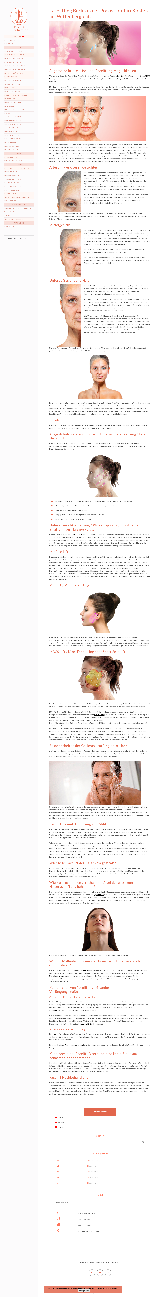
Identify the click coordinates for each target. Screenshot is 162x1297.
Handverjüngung (12, 183)
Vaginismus (9, 212)
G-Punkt (8, 215)
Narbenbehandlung (13, 186)
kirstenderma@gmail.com (87, 1213)
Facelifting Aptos (12, 91)
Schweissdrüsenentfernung (16, 197)
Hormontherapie (11, 226)
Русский (61, 1122)
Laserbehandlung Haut (14, 120)
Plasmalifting (54, 1010)
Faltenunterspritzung (74, 1045)
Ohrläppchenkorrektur (14, 69)
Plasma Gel (9, 106)
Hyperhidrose (10, 194)
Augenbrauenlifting (13, 51)
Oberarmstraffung (12, 179)
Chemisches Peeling (12, 117)
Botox (7, 113)
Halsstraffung (11, 157)
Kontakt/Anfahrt (61, 1202)
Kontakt (115, 1262)
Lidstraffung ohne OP (14, 58)
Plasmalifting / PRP (12, 102)
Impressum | (94, 1262)
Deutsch (61, 1117)
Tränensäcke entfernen (14, 66)
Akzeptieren (84, 1291)
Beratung (8, 44)
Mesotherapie (10, 142)
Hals (19, 153)
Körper (19, 164)
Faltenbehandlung (12, 80)
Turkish (60, 1127)
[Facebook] (92, 1272)
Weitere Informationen (110, 1288)
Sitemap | (102, 1262)
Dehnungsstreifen (12, 190)
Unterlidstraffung (56, 976)
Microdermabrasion (13, 146)
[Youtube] (100, 1272)
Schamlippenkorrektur (14, 219)
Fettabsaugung (11, 172)
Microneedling (11, 131)
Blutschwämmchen (12, 139)
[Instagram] (108, 1272)
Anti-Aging (19, 223)
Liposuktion (99, 895)
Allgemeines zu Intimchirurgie (17, 208)
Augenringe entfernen (14, 62)
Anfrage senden (100, 1111)
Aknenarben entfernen (14, 124)
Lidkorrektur (88, 970)
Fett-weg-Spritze (11, 175)
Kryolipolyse (10, 201)
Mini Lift (119, 76)
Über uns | (109, 1262)
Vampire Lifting (86, 1024)
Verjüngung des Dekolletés (16, 161)
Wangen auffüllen (12, 84)
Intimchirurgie (19, 204)
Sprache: (18, 36)
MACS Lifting (99, 715)
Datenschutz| (85, 1262)
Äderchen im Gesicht (13, 135)
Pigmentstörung (11, 150)
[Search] (142, 1142)
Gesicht (19, 47)
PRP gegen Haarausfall (14, 109)
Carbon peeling (11, 128)
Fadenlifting (10, 98)
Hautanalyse (9, 40)
